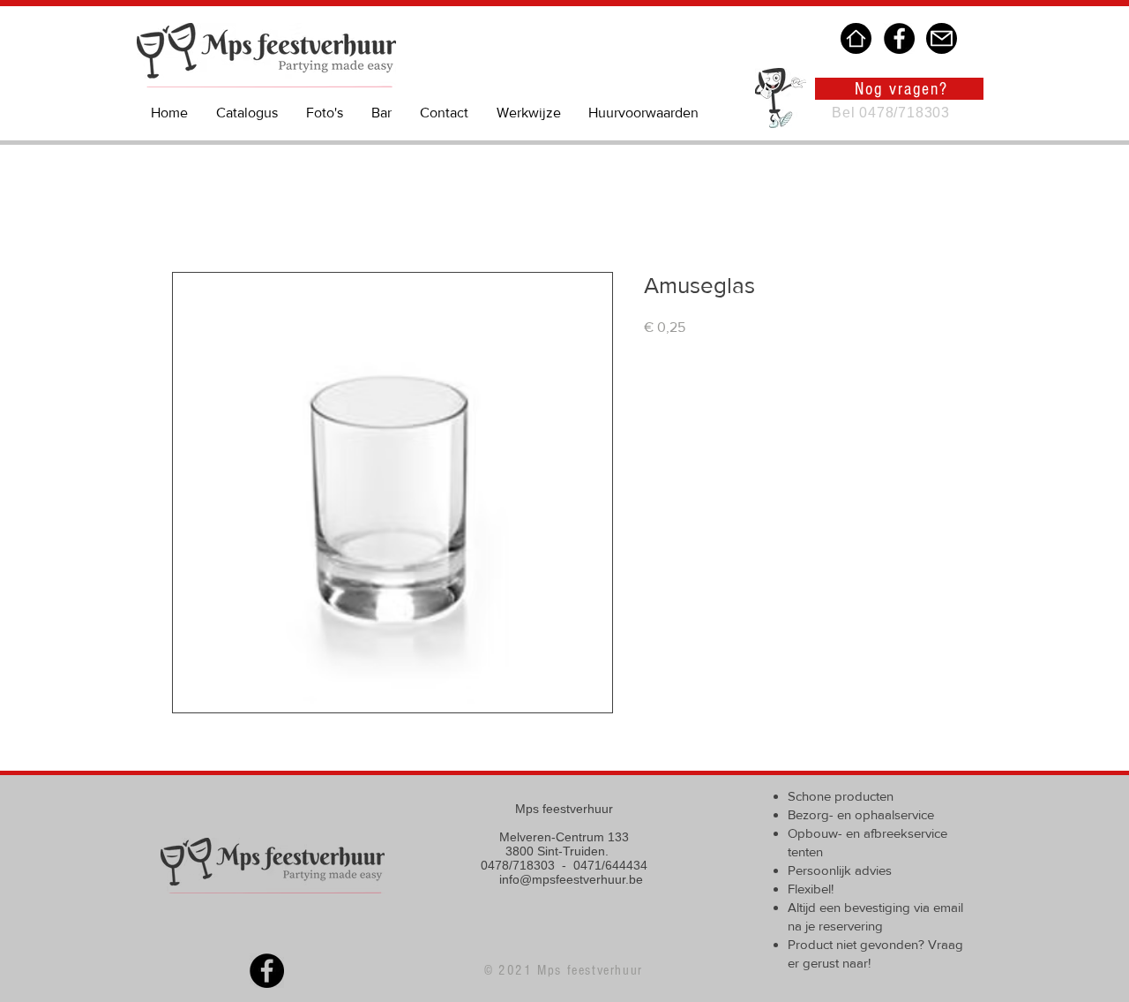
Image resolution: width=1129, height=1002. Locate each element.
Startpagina (207, 207)
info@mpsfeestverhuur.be (571, 879)
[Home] (856, 38)
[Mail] (941, 38)
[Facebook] (899, 38)
